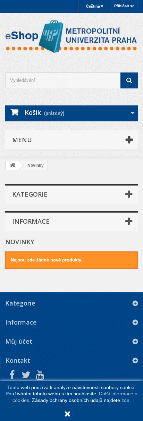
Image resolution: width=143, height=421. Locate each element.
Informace (31, 221)
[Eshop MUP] (71, 36)
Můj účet (18, 341)
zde (125, 400)
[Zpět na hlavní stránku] (12, 165)
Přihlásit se (124, 6)
